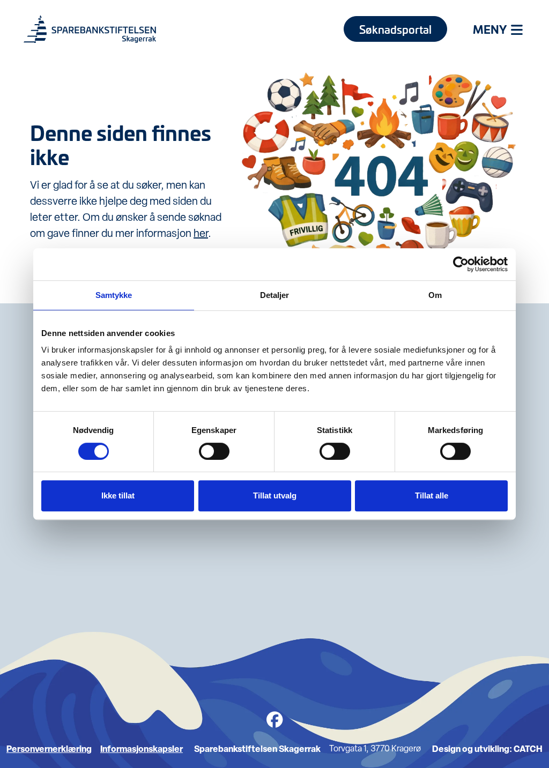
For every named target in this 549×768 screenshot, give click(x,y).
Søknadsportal (395, 28)
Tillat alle (431, 495)
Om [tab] (435, 295)
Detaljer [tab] (275, 295)
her (201, 233)
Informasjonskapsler (141, 749)
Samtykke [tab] (113, 295)
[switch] (214, 451)
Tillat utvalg (274, 495)
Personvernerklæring (49, 749)
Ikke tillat (118, 495)
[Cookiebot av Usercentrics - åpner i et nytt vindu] (461, 264)
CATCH (528, 749)
